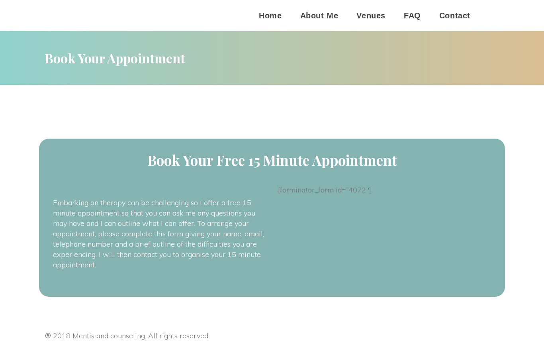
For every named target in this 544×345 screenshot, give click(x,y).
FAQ (412, 15)
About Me (319, 15)
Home (270, 15)
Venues (370, 15)
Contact (454, 15)
